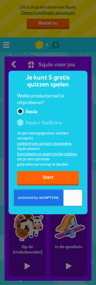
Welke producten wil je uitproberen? (40, 99)
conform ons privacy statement (44, 143)
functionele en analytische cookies (47, 154)
